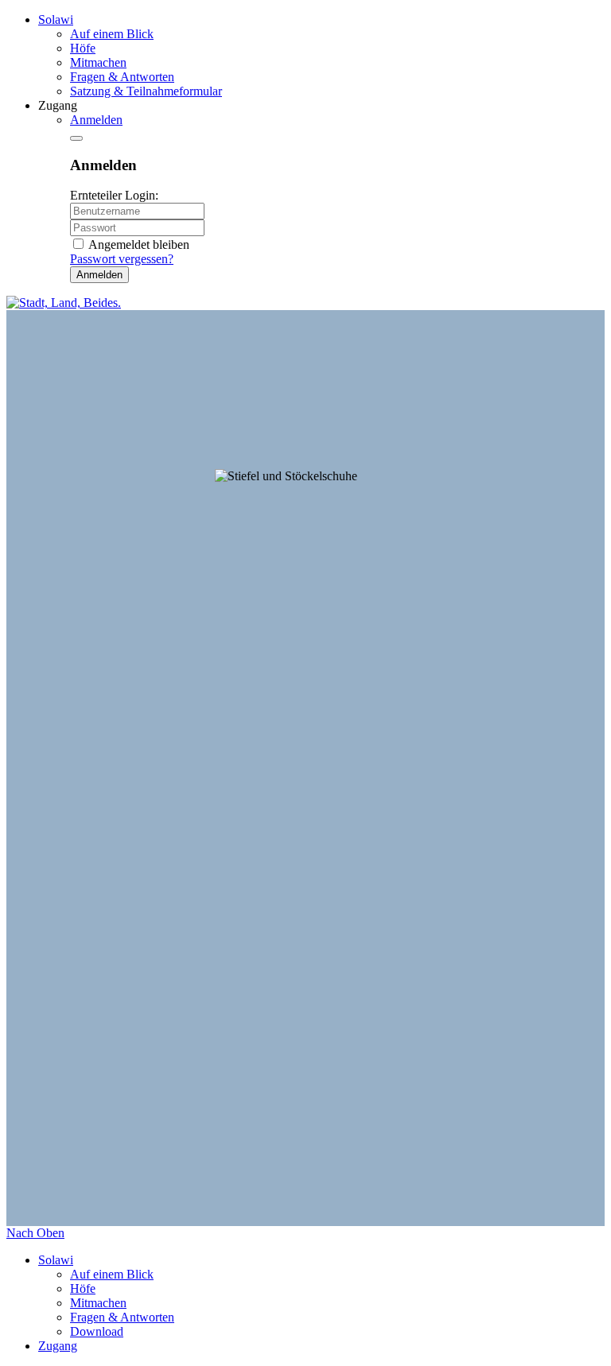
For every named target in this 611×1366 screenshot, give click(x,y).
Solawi (55, 19)
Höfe (82, 48)
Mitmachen (98, 62)
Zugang (57, 1345)
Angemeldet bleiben (138, 244)
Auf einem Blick (112, 34)
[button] (96, 119)
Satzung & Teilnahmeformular (146, 91)
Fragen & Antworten (122, 76)
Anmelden (99, 275)
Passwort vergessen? (121, 259)
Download (96, 1331)
